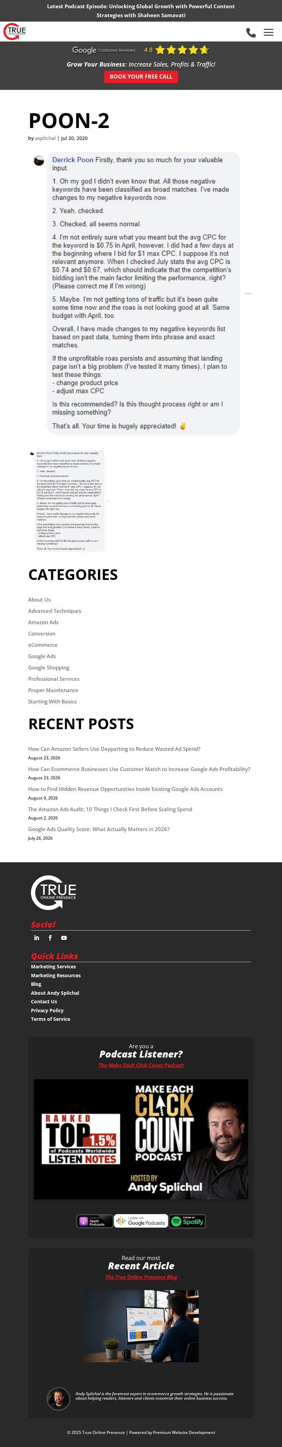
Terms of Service (50, 1019)
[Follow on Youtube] (63, 937)
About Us (39, 599)
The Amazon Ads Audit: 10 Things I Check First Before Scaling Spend (110, 809)
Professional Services (53, 678)
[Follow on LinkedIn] (36, 937)
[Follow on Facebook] (50, 937)
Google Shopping (48, 667)
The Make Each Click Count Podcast (141, 1065)
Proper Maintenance (53, 690)
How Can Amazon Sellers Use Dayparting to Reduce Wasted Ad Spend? (114, 748)
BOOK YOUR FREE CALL (141, 76)
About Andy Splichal (55, 993)
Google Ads (42, 656)
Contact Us (44, 1001)
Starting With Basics (52, 701)
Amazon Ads (43, 622)
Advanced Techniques (54, 610)
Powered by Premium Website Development (172, 1432)
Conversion (41, 633)
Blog (36, 984)
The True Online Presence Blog (141, 1276)
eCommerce (43, 644)
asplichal (45, 138)
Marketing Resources (56, 975)
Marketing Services (53, 966)
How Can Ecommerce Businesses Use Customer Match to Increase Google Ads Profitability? (139, 769)
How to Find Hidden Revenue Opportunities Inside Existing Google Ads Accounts (125, 788)
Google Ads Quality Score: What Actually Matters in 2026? (99, 829)
